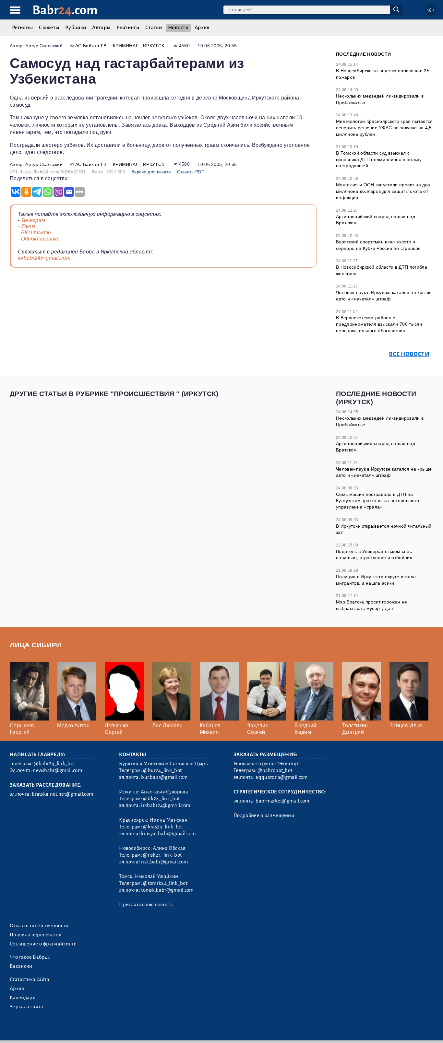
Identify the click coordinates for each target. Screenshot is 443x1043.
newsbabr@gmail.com (57, 770)
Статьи (153, 27)
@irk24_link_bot (161, 798)
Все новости (409, 354)
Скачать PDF (190, 172)
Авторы (101, 27)
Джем (28, 226)
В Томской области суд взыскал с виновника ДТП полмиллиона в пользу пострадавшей (379, 159)
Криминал (126, 45)
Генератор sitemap (157, 1029)
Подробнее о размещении (263, 815)
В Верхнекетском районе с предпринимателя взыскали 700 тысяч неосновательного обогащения (379, 324)
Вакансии (21, 966)
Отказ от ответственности (39, 925)
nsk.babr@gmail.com (164, 861)
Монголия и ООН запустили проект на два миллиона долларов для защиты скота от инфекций (383, 191)
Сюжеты (49, 27)
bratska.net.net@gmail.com (62, 794)
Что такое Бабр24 (30, 957)
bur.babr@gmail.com (164, 777)
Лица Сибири (35, 645)
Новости (178, 27)
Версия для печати (151, 172)
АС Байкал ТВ (90, 45)
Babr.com (65, 10)
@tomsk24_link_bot (165, 883)
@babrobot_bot (274, 770)
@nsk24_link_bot (162, 855)
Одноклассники (40, 238)
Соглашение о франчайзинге (43, 943)
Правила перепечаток (35, 934)
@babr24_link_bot (54, 763)
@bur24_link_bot (162, 770)
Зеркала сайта (26, 1006)
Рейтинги (127, 27)
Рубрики (75, 27)
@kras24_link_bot (163, 826)
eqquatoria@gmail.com (281, 777)
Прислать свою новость (146, 904)
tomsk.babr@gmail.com (167, 890)
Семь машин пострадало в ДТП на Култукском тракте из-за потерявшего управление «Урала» (377, 501)
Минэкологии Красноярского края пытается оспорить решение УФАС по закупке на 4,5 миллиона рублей (384, 127)
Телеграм (33, 220)
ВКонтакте (36, 232)
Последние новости (363, 54)
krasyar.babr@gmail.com (168, 833)
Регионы (22, 27)
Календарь (22, 997)
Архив (202, 27)
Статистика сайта (29, 979)
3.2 (49, 1029)
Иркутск (153, 45)
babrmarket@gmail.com (282, 800)
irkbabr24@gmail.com (44, 258)
